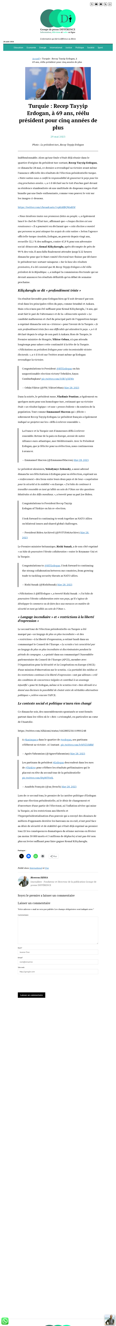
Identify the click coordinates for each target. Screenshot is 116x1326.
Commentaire (23, 915)
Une (47, 868)
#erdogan (66, 739)
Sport (100, 47)
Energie (42, 47)
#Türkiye (30, 767)
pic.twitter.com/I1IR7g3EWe (57, 378)
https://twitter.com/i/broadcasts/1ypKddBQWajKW (47, 207)
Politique (79, 47)
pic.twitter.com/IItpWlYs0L (37, 777)
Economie (31, 47)
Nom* (20, 948)
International (56, 47)
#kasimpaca (31, 739)
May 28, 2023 (71, 387)
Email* (20, 958)
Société (90, 47)
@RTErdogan (64, 368)
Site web (21, 967)
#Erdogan (58, 762)
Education (18, 47)
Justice (69, 47)
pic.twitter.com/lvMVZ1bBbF (77, 744)
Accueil (36, 58)
